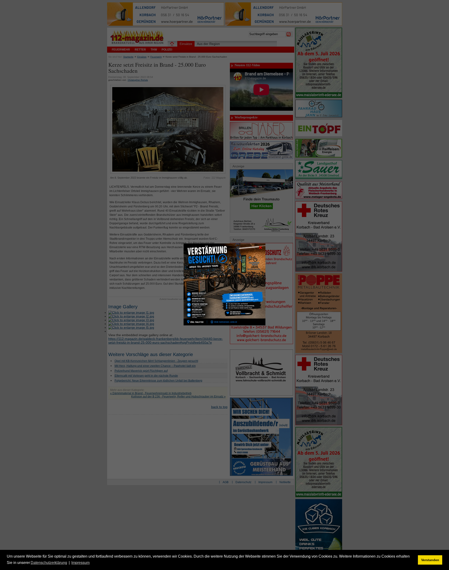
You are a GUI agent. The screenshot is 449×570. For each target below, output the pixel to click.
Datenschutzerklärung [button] (49, 563)
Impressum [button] (80, 563)
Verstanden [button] (430, 560)
